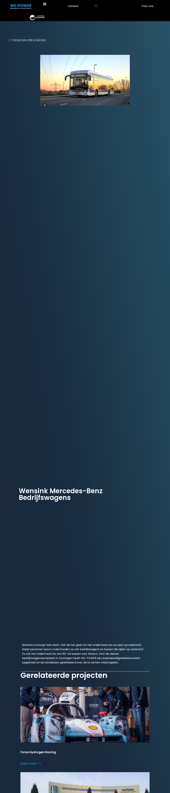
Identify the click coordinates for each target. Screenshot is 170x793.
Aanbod (73, 6)
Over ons (147, 6)
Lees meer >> (30, 763)
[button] (44, 3)
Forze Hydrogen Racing (38, 752)
